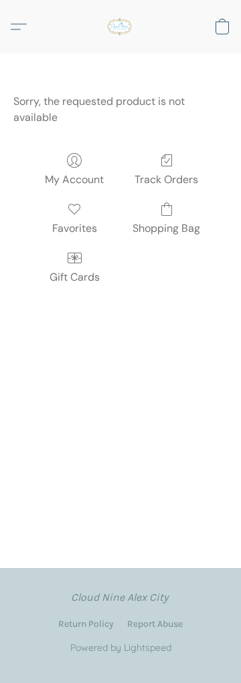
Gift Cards (75, 277)
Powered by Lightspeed (120, 648)
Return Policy (86, 624)
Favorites (74, 228)
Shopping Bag (166, 228)
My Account (74, 179)
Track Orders (166, 179)
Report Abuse (155, 624)
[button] (120, 26)
